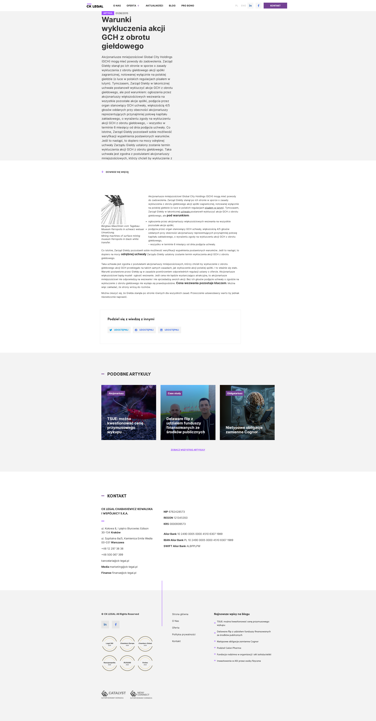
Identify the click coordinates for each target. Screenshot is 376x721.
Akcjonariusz (116, 393)
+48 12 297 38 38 (112, 548)
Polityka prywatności (183, 634)
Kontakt (176, 641)
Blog (172, 5)
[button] (275, 6)
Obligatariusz (234, 393)
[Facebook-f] (258, 6)
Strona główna (180, 614)
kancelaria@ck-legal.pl (115, 560)
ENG (243, 5)
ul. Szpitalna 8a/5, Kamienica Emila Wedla (126, 538)
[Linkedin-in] (250, 6)
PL (236, 5)
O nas (117, 5)
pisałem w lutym (214, 207)
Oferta (131, 5)
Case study (174, 393)
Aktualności (154, 5)
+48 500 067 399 (112, 554)
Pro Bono (187, 5)
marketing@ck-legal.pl (123, 566)
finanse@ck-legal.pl (124, 572)
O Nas (175, 620)
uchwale (185, 211)
